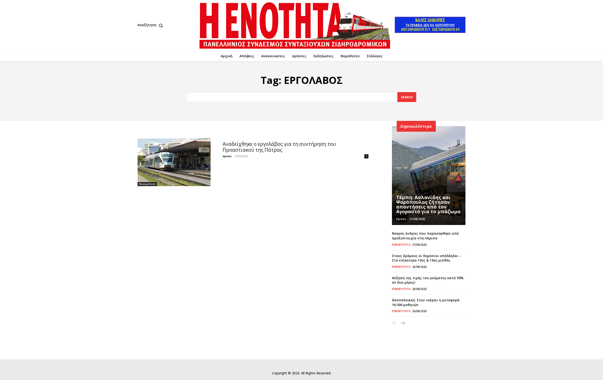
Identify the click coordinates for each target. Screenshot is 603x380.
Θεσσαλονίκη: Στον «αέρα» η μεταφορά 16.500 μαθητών (426, 302)
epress (227, 156)
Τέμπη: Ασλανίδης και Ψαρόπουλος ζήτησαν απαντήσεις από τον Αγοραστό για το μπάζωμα (428, 204)
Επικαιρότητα (147, 184)
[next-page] (402, 323)
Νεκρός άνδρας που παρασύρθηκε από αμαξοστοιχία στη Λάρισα (425, 235)
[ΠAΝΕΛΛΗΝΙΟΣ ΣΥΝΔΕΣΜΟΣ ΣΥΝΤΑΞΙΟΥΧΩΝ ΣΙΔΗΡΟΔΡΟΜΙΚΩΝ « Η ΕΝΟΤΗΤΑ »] (295, 25)
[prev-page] (395, 323)
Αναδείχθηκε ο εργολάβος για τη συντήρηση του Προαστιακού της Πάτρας (279, 147)
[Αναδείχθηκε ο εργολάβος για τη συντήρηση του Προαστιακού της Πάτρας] (174, 162)
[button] (151, 25)
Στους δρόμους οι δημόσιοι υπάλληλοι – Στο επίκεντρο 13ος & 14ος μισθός (426, 258)
